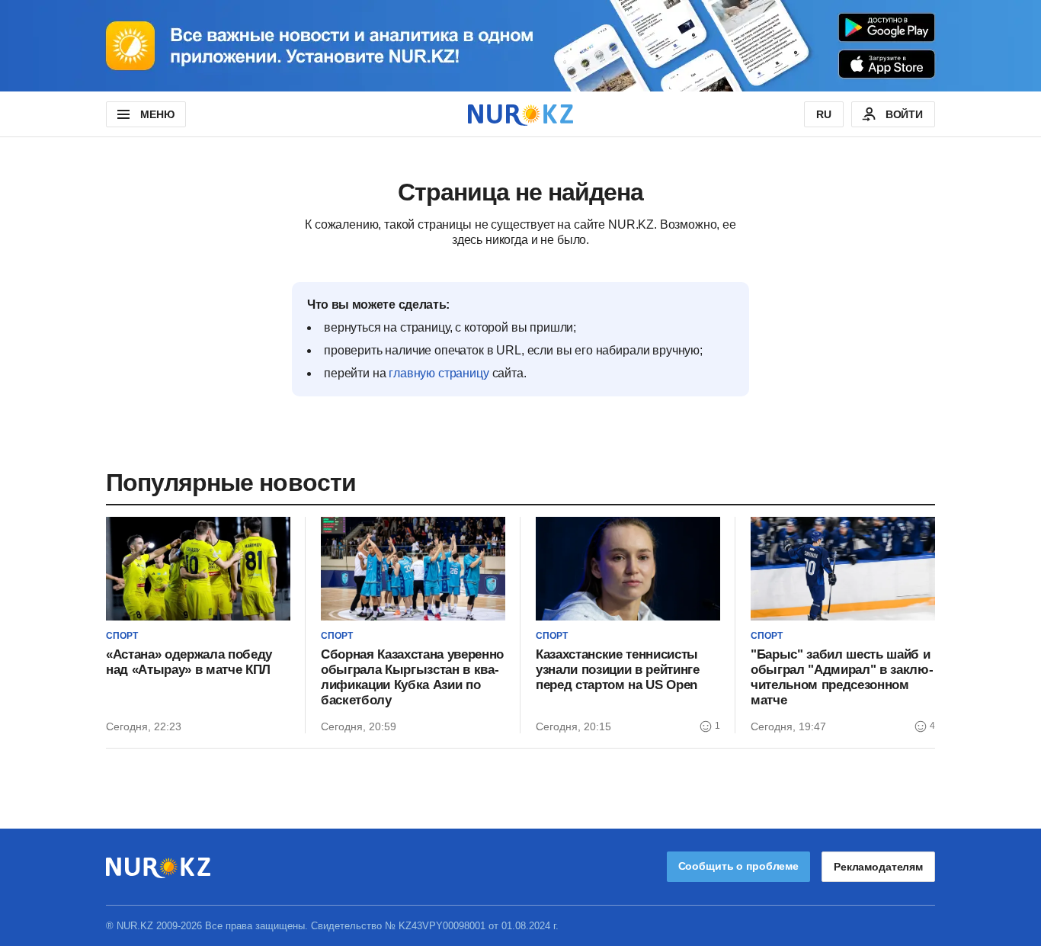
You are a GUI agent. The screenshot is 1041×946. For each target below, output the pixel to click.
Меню (157, 114)
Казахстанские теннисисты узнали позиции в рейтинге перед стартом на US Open (618, 669)
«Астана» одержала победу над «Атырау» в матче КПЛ (189, 662)
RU (823, 114)
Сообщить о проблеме (738, 866)
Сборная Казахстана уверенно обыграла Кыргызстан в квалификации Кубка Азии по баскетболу (412, 677)
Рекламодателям (878, 867)
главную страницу (438, 373)
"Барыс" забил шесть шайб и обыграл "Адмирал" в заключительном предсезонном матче (842, 677)
